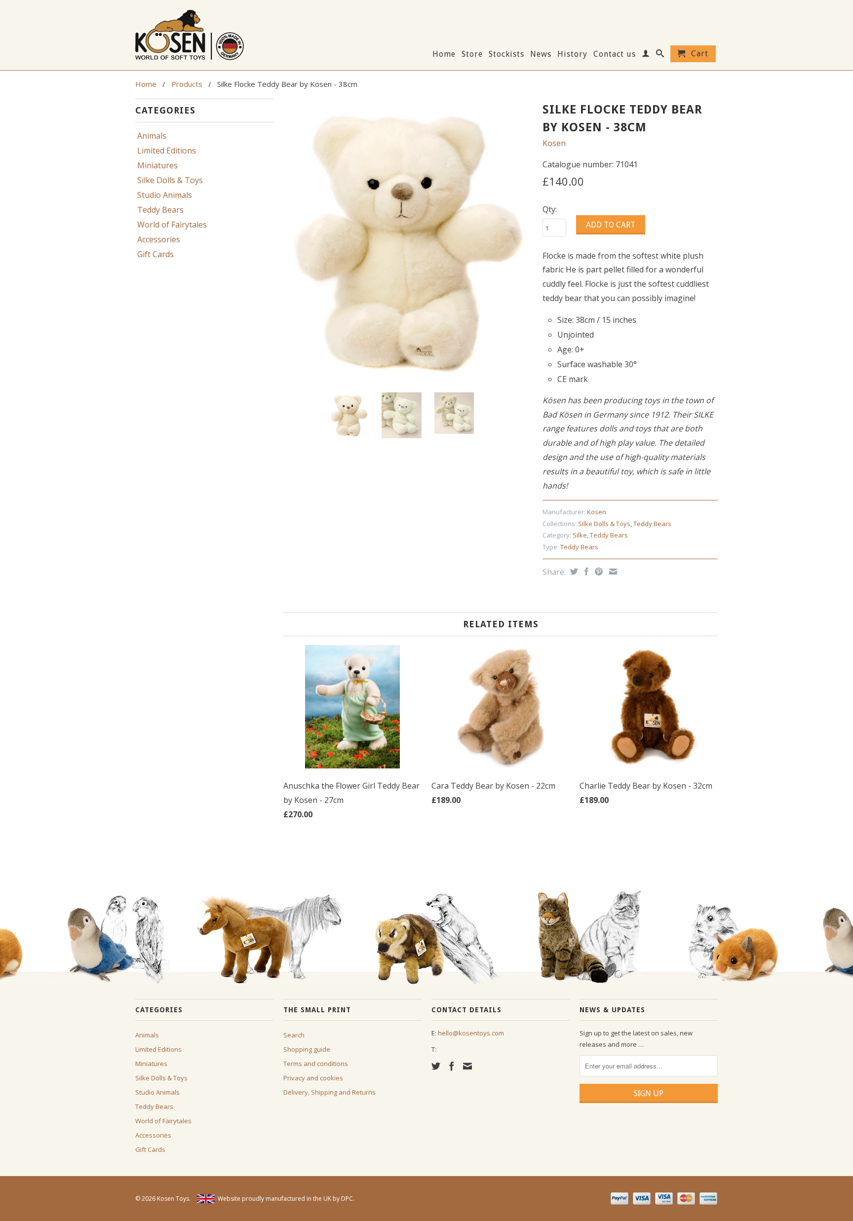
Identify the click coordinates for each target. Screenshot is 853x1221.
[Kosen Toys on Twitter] (435, 1066)
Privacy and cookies (313, 1077)
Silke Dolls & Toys (170, 180)
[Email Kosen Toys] (467, 1066)
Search (294, 1034)
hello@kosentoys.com (471, 1033)
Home (444, 54)
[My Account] (646, 55)
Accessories (158, 239)
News (540, 54)
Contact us (614, 54)
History (572, 54)
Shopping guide (306, 1049)
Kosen (554, 143)
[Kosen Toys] (204, 33)
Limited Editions (166, 150)
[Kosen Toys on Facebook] (451, 1066)
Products (186, 84)
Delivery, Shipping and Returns (329, 1092)
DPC (347, 1198)
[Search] (660, 55)
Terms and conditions (315, 1063)
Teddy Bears (160, 209)
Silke (580, 535)
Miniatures (157, 165)
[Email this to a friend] (612, 571)
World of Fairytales (172, 224)
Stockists (506, 54)
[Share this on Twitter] (573, 571)
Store (472, 54)
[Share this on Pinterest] (597, 571)
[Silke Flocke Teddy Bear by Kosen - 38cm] (408, 241)
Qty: (550, 209)
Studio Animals (164, 195)
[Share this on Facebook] (585, 571)
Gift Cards (155, 254)
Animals (151, 135)
